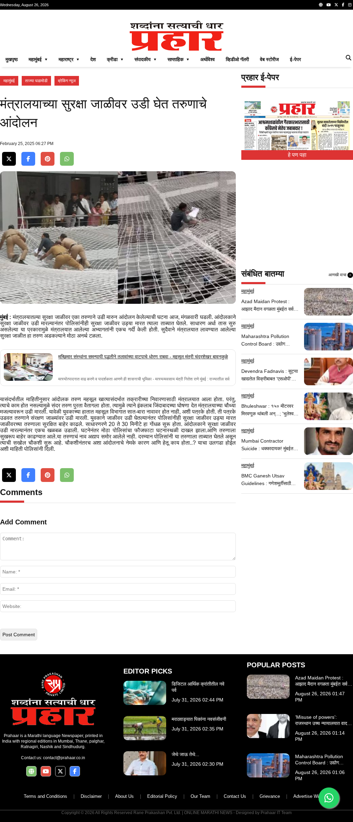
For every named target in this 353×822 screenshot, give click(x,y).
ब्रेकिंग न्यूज (66, 80)
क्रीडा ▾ (115, 59)
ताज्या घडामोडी (36, 80)
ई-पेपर (295, 59)
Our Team (200, 796)
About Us (124, 796)
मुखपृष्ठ (12, 59)
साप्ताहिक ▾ (178, 59)
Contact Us (235, 796)
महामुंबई (9, 80)
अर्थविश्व (207, 59)
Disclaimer (91, 796)
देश (93, 59)
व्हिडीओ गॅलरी (237, 59)
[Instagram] (350, 5)
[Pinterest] (47, 159)
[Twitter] (336, 5)
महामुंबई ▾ (38, 59)
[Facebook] (343, 5)
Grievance (270, 796)
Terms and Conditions (45, 796)
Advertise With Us (311, 796)
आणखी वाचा (340, 274)
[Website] (321, 5)
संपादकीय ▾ (145, 59)
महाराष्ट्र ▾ (69, 59)
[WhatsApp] (67, 159)
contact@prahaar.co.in (64, 757)
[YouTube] (328, 5)
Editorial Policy (162, 796)
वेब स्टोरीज (269, 59)
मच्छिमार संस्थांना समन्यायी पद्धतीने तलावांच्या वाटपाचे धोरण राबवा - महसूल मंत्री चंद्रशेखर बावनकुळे (143, 356)
